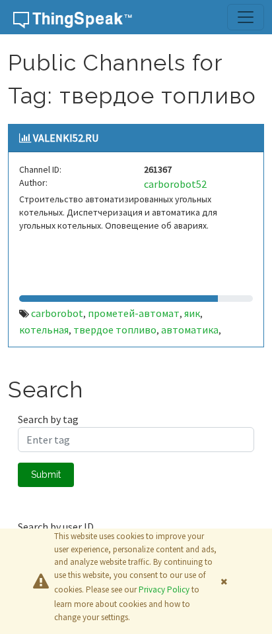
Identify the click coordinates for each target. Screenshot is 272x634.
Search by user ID (56, 526)
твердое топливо (114, 329)
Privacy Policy (164, 589)
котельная (44, 329)
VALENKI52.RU (65, 137)
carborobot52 (175, 183)
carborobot (57, 313)
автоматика (190, 329)
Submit (46, 474)
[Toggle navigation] (245, 17)
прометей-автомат (134, 313)
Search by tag (48, 419)
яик (192, 313)
